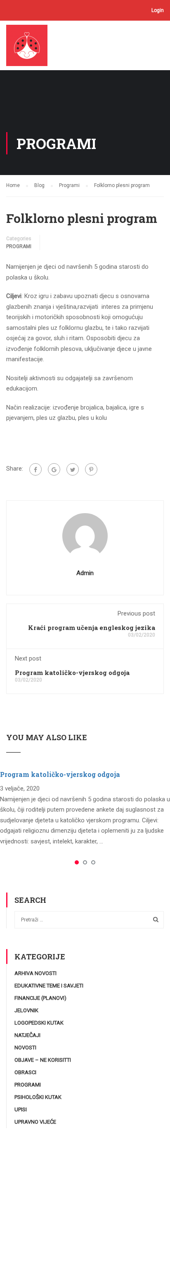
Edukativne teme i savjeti (48, 986)
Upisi (20, 1109)
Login (157, 10)
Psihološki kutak (37, 1097)
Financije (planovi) (40, 998)
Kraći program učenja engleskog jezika (91, 627)
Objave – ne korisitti (42, 1060)
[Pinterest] (91, 469)
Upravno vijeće (35, 1122)
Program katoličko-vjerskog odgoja (72, 672)
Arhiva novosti (35, 973)
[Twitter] (72, 469)
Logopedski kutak (39, 1023)
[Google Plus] (54, 469)
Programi (18, 246)
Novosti (25, 1047)
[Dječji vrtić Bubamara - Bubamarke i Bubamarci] (30, 47)
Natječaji (27, 1035)
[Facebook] (35, 469)
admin (85, 573)
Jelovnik (26, 1010)
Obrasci (25, 1072)
